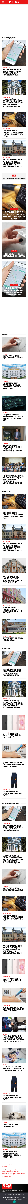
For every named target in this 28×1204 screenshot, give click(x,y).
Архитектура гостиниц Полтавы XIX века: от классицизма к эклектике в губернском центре (13, 579)
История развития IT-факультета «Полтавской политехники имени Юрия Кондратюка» (12, 386)
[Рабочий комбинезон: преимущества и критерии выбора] (14, 780)
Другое (5, 1034)
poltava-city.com (14, 1170)
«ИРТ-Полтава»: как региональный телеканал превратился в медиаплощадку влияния (12, 448)
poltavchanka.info (6, 1176)
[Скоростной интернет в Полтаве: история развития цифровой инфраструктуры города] (14, 119)
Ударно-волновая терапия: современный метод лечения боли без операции (13, 764)
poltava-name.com (6, 1175)
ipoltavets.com (22, 1173)
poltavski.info (12, 1171)
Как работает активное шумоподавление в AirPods (14, 255)
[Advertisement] (14, 19)
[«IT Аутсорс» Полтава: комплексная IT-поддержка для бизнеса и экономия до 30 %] (14, 403)
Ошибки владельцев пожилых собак (10, 1125)
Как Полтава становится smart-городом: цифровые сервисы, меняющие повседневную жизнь (13, 72)
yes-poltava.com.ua (13, 1173)
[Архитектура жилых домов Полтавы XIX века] (14, 626)
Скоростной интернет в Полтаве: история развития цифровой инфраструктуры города (13, 133)
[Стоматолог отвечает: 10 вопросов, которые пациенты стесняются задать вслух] (14, 1055)
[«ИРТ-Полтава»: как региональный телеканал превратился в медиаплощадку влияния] (14, 433)
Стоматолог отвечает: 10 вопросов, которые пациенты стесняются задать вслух (13, 1068)
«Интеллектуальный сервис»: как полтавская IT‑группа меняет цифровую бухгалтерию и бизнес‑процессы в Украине (13, 479)
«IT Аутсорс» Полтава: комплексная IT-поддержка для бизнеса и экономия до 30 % (13, 417)
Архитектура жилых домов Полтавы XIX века (13, 639)
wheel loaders (12, 1165)
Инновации (6, 67)
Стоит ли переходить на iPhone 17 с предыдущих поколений (12, 736)
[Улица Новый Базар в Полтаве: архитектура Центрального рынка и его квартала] (14, 595)
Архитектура (7, 128)
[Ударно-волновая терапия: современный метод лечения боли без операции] (14, 751)
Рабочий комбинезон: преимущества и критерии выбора (12, 793)
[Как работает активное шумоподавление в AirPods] (14, 240)
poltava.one (15, 1175)
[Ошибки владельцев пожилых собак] (14, 1112)
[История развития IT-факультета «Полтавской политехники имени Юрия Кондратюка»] (14, 371)
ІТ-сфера (14, 250)
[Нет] (26, 1198)
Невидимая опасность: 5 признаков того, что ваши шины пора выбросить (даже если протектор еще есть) (13, 1038)
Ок (14, 1201)
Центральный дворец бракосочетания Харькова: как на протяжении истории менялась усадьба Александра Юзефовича (13, 102)
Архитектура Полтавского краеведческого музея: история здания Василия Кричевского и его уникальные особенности (12, 163)
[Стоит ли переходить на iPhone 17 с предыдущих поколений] (14, 722)
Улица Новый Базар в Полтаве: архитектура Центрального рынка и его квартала (12, 610)
